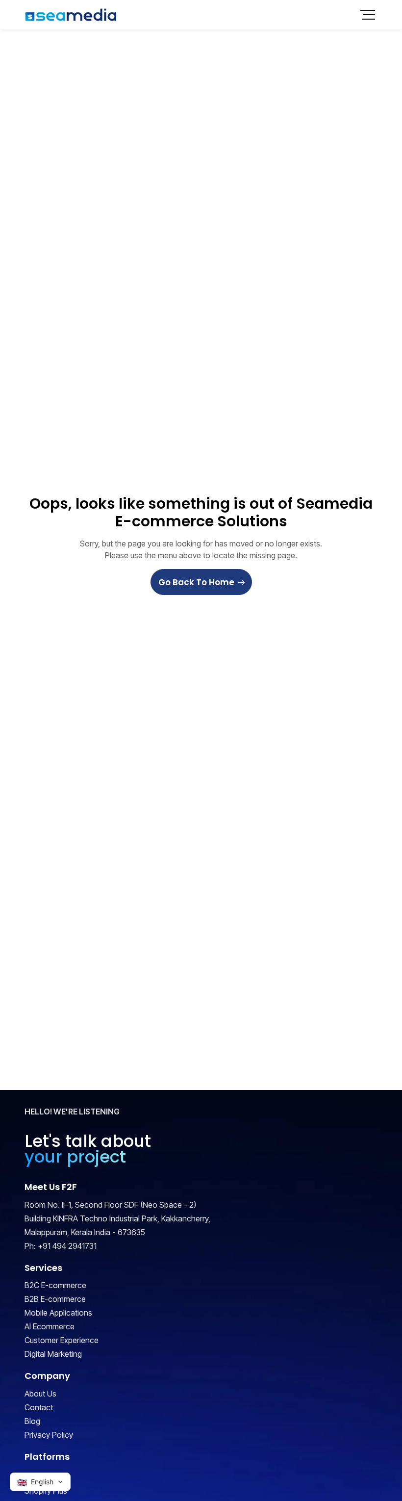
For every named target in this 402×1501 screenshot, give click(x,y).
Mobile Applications (58, 1313)
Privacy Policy (49, 1435)
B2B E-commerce (55, 1299)
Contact (39, 1407)
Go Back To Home (196, 582)
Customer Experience (62, 1340)
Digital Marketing (53, 1354)
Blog (32, 1421)
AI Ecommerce (50, 1326)
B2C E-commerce (55, 1285)
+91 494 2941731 (67, 1246)
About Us (40, 1393)
